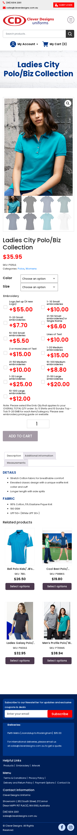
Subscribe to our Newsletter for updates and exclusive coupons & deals (38, 705)
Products (9, 765)
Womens (31, 268)
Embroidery (22, 765)
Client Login (65, 5)
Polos (21, 268)
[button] (67, 103)
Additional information (39, 455)
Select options (20, 586)
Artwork (36, 765)
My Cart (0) (58, 44)
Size (6, 286)
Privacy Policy (36, 778)
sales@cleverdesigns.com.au (22, 7)
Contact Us (63, 782)
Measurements (16, 463)
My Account (26, 44)
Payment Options (45, 782)
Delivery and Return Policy (18, 782)
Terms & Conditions (15, 778)
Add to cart (20, 436)
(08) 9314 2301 (13, 2)
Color (7, 278)
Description (14, 455)
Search (70, 34)
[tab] (14, 455)
